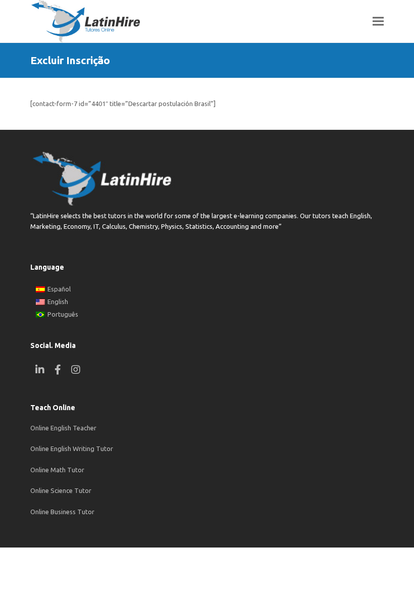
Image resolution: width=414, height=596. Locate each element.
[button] (378, 21)
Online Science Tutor (60, 490)
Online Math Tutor (57, 469)
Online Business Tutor (62, 511)
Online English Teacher (63, 427)
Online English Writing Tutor (71, 448)
